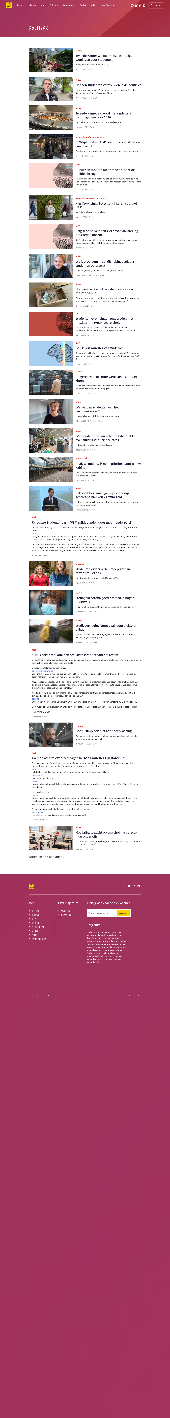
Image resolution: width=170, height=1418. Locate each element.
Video (93, 5)
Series (83, 5)
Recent (20, 5)
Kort (43, 5)
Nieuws (32, 5)
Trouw (35, 534)
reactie (35, 795)
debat (34, 781)
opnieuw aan (38, 812)
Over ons (65, 911)
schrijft (35, 699)
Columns (54, 5)
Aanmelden (123, 913)
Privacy (131, 996)
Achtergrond (69, 5)
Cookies (138, 996)
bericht (35, 769)
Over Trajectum (108, 5)
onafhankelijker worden (43, 671)
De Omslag (66, 915)
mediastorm (37, 775)
